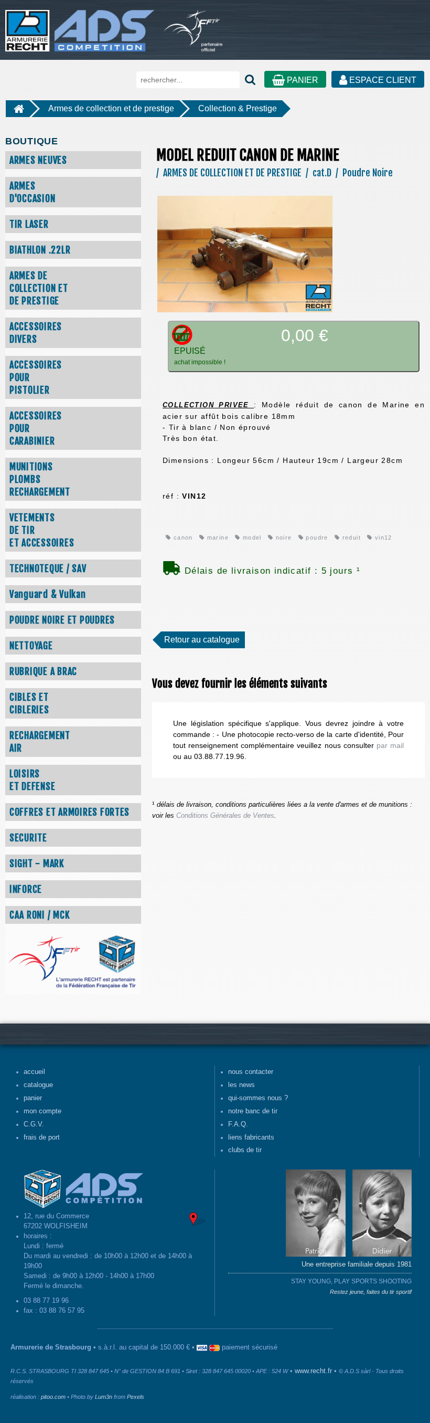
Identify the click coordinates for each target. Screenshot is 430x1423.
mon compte (42, 1111)
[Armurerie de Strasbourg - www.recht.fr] (78, 25)
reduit (350, 537)
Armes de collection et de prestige (111, 108)
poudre (316, 537)
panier (33, 1098)
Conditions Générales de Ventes (225, 815)
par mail (390, 745)
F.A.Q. (238, 1124)
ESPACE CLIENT (381, 80)
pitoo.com (53, 1397)
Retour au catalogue (202, 639)
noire (282, 537)
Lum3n (103, 1397)
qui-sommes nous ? (258, 1098)
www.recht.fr (313, 1371)
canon (181, 537)
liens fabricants (251, 1137)
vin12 (382, 537)
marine (217, 537)
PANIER (301, 80)
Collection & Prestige (237, 108)
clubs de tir (245, 1150)
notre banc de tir (252, 1111)
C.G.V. (34, 1124)
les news (241, 1085)
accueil (34, 1072)
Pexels (135, 1397)
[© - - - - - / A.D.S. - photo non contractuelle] (244, 253)
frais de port (42, 1137)
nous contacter (250, 1072)
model (250, 537)
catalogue (38, 1085)
